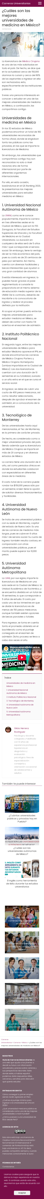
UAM (7, 578)
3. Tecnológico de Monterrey (20, 700)
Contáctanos (8, 1166)
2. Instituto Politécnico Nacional (21, 697)
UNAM (8, 215)
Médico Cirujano (31, 61)
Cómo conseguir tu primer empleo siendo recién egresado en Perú (17, 1095)
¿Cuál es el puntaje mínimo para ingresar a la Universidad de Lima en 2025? (18, 1103)
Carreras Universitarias (16, 3)
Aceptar (22, 1193)
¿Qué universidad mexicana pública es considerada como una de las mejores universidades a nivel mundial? (19, 1111)
